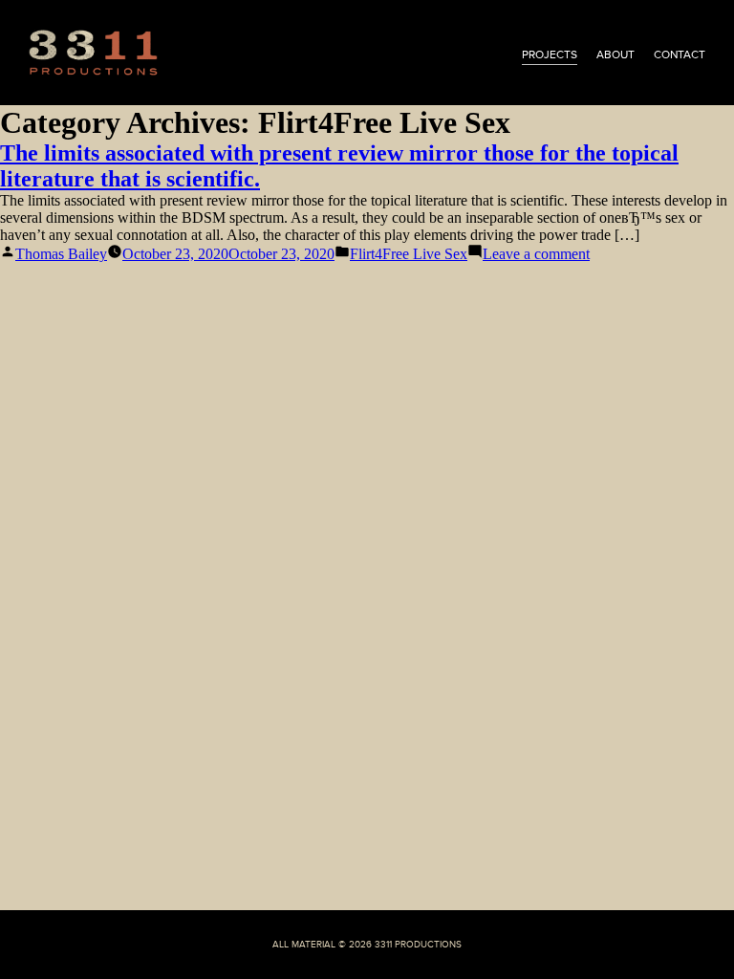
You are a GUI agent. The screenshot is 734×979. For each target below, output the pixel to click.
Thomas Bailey (61, 254)
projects (549, 54)
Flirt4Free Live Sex (408, 254)
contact (679, 54)
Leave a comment (536, 254)
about (615, 54)
